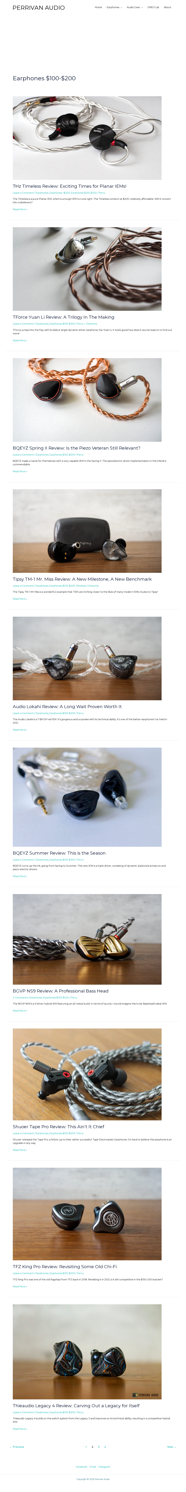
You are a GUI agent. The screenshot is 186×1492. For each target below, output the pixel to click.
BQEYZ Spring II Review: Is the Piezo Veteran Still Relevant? (76, 448)
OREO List (153, 7)
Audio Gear (133, 7)
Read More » (20, 209)
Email (93, 1466)
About (167, 7)
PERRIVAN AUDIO (38, 7)
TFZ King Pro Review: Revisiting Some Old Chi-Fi (65, 1266)
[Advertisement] (93, 36)
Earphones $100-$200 (84, 192)
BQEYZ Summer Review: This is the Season (59, 853)
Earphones (113, 7)
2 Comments (20, 997)
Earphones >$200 (59, 192)
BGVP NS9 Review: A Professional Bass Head (61, 991)
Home (98, 7)
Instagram (104, 1466)
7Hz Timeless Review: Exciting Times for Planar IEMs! (69, 186)
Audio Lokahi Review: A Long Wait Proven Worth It (67, 706)
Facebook (81, 1466)
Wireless (81, 585)
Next (171, 1446)
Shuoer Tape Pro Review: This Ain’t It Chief (58, 1126)
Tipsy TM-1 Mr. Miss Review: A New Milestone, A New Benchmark (82, 579)
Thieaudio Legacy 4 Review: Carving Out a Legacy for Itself (76, 1405)
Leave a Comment (23, 192)
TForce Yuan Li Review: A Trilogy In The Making (63, 317)
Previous (17, 1446)
